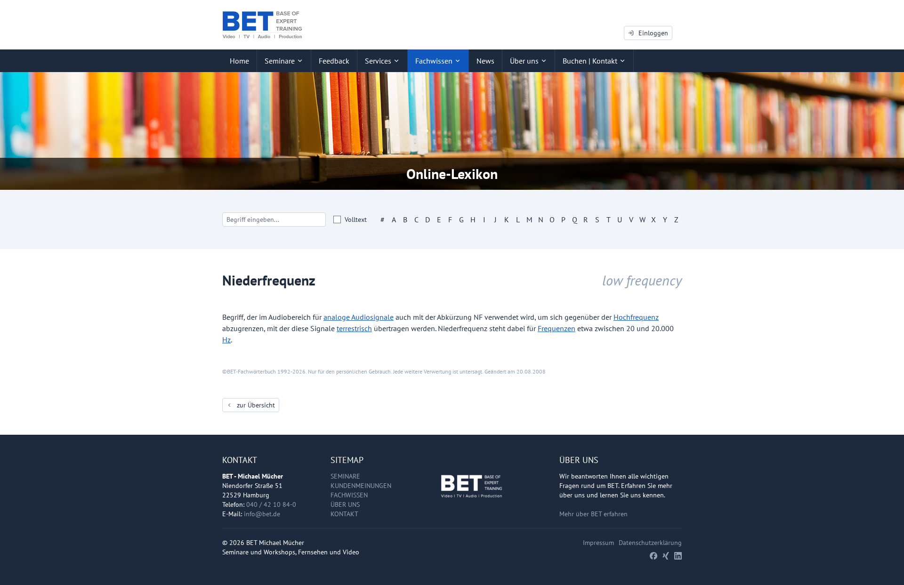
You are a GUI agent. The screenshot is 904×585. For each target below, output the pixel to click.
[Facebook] (653, 556)
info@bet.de (262, 514)
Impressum (598, 542)
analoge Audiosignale (358, 317)
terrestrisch (354, 328)
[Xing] (666, 556)
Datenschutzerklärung (650, 542)
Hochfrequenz (636, 317)
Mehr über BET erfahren (593, 514)
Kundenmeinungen (361, 485)
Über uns (345, 504)
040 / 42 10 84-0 (271, 504)
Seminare (345, 476)
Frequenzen (556, 328)
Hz (226, 339)
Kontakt (344, 514)
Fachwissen (349, 495)
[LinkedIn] (678, 556)
